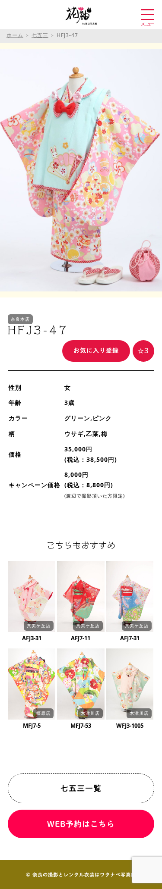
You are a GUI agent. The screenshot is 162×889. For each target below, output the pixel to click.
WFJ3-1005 (129, 725)
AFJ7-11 (80, 638)
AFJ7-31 (130, 638)
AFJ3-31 (31, 638)
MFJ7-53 (80, 725)
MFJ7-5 (32, 725)
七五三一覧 (81, 788)
